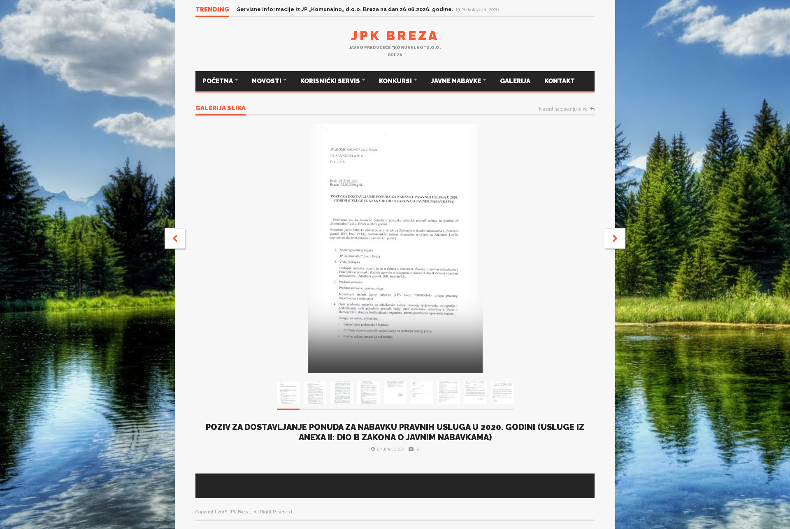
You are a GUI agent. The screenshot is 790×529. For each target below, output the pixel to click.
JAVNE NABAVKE (456, 81)
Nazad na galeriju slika (563, 109)
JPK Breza (395, 35)
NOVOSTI (267, 81)
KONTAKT (559, 81)
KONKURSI (396, 81)
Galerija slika (220, 108)
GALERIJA (515, 81)
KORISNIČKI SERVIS (330, 81)
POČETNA (218, 81)
